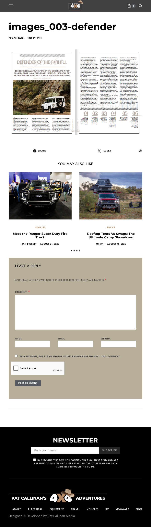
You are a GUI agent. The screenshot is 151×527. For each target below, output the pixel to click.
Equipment (57, 509)
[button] (71, 250)
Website (105, 338)
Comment (21, 291)
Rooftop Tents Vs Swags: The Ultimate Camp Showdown (111, 235)
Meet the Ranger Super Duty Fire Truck (40, 235)
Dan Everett (28, 243)
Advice (111, 227)
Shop (139, 509)
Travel (75, 509)
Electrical (35, 509)
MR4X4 (99, 243)
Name (18, 338)
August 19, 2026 (116, 243)
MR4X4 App (122, 509)
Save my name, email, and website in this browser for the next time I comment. (70, 356)
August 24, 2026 (49, 243)
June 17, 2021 (34, 38)
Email (61, 338)
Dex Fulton (16, 38)
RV (106, 509)
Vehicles (40, 227)
